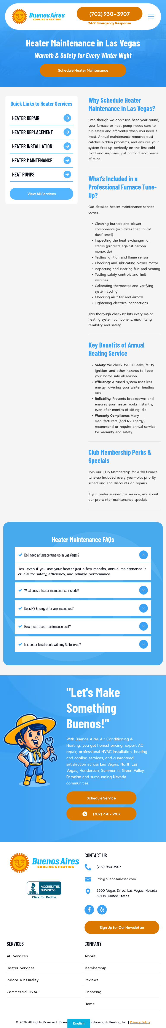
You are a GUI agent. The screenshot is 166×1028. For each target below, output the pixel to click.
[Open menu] (151, 16)
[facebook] (89, 910)
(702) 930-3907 (109, 867)
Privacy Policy (140, 1022)
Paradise (73, 777)
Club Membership (116, 472)
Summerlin (110, 770)
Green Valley (133, 770)
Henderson (89, 770)
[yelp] (102, 910)
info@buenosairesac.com (116, 879)
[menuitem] (44, 956)
